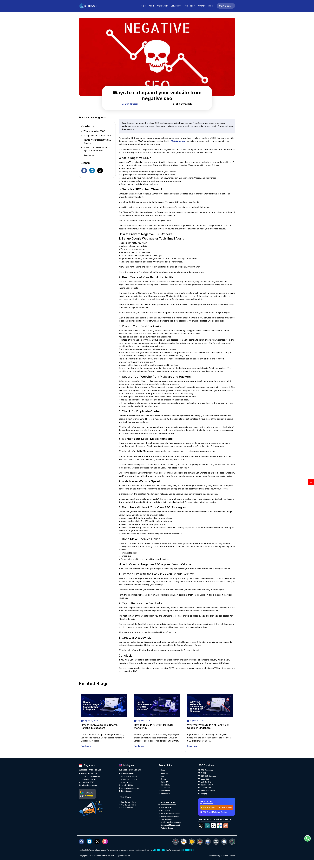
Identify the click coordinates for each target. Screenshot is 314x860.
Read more (86, 746)
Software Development (170, 816)
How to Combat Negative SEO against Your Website (97, 149)
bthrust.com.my (127, 791)
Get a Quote (225, 6)
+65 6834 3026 (87, 782)
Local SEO (205, 779)
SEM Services (166, 807)
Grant (201, 6)
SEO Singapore (207, 770)
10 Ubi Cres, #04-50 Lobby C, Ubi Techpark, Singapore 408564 (90, 776)
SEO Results (165, 788)
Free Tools (188, 6)
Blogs (211, 6)
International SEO (208, 791)
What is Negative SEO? (94, 131)
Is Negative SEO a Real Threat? (98, 135)
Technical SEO (207, 785)
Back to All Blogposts (93, 117)
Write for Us (165, 794)
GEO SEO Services (208, 776)
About (151, 6)
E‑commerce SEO (208, 788)
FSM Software (166, 819)
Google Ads (165, 810)
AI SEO (203, 773)
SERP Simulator (127, 808)
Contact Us (165, 782)
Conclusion (89, 155)
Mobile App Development (171, 822)
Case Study (162, 6)
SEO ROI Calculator (128, 802)
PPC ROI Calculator (128, 805)
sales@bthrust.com (89, 785)
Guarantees (165, 791)
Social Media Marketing (170, 813)
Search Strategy (130, 104)
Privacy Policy (214, 856)
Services (175, 6)
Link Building (206, 782)
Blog (162, 776)
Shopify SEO (206, 794)
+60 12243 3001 (127, 785)
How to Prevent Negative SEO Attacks (97, 141)
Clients (163, 779)
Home (143, 6)
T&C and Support (228, 856)
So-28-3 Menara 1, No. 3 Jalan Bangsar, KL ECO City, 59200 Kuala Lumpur (129, 777)
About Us (164, 773)
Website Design (167, 828)
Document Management (170, 825)
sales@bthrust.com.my (130, 788)
